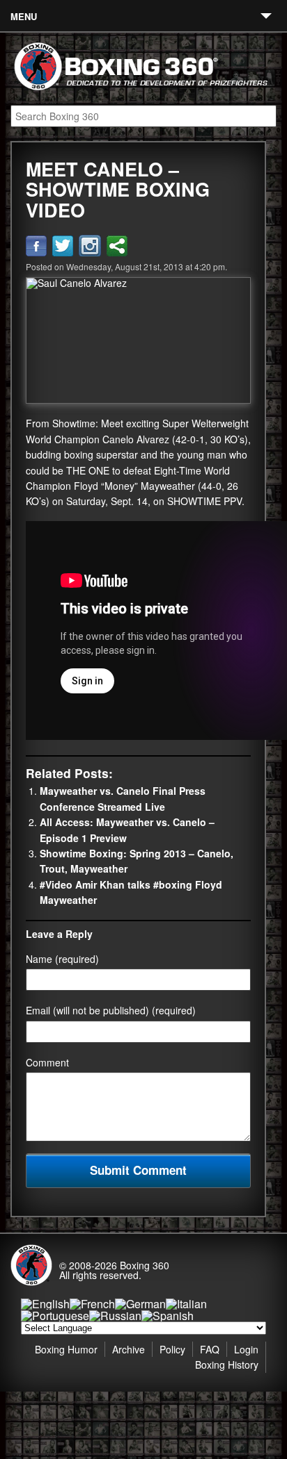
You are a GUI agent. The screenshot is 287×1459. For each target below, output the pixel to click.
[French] (92, 1303)
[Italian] (186, 1303)
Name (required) (62, 959)
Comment (47, 1062)
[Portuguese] (55, 1315)
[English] (45, 1303)
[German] (140, 1303)
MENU (23, 16)
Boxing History (226, 1364)
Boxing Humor (66, 1349)
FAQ (209, 1349)
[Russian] (115, 1315)
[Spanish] (167, 1315)
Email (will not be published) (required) (111, 1010)
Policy (172, 1349)
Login (246, 1349)
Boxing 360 (144, 1265)
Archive (128, 1349)
